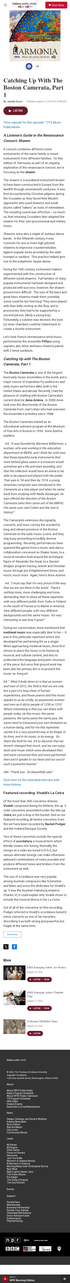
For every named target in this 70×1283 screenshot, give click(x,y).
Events (10, 1189)
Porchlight (12, 1177)
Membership (13, 1205)
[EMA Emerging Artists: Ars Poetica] (14, 972)
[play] (5, 1278)
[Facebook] (29, 66)
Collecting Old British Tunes (42, 1021)
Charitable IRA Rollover (19, 1213)
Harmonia (12, 934)
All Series (12, 1145)
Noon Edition (13, 1124)
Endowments (14, 1218)
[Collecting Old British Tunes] (14, 1026)
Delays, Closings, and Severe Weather (27, 1119)
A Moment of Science (18, 1163)
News (10, 1113)
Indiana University (38, 1072)
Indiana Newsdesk (16, 1121)
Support (11, 1196)
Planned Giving (15, 1221)
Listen (10, 1138)
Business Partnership (18, 1207)
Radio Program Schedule (20, 1093)
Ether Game (13, 1150)
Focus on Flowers (16, 1153)
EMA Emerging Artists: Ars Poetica (46, 967)
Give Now (58, 5)
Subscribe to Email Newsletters (23, 1107)
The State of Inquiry (17, 1180)
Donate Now (13, 1202)
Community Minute (17, 1132)
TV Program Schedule (18, 1098)
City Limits (12, 1130)
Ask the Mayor (14, 1127)
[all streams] (65, 1279)
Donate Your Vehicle (18, 1210)
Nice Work (12, 1169)
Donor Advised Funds (18, 1215)
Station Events (14, 1104)
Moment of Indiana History (21, 1161)
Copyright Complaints (17, 1075)
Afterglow (12, 1147)
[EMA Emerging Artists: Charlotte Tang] (14, 998)
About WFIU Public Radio (20, 1090)
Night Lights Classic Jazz (20, 1172)
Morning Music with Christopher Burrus (27, 1166)
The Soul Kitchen (16, 1182)
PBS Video (12, 1101)
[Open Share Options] (37, 66)
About (10, 1084)
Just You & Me (14, 1158)
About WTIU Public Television (22, 1096)
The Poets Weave (16, 1174)
